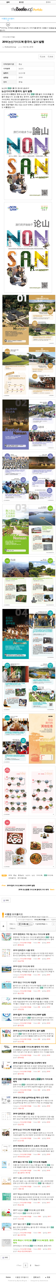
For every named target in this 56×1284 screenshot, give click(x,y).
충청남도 (21, 875)
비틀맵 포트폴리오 (8, 19)
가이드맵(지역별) (25, 919)
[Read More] (28, 939)
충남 (14, 875)
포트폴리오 (12, 878)
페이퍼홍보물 (22, 878)
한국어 (48, 2)
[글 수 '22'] (3, 926)
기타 (12, 928)
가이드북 (39, 875)
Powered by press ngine (17, 1281)
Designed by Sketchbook (39, 1281)
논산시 (28, 875)
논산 (33, 875)
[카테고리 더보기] (53, 924)
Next (37, 1265)
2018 (10, 875)
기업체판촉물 (41, 924)
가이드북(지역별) (41, 919)
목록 (7, 900)
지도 (12, 924)
